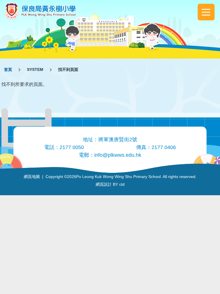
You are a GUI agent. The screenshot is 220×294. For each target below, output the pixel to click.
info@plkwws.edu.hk (117, 155)
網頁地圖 (32, 176)
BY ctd (110, 184)
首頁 (8, 69)
